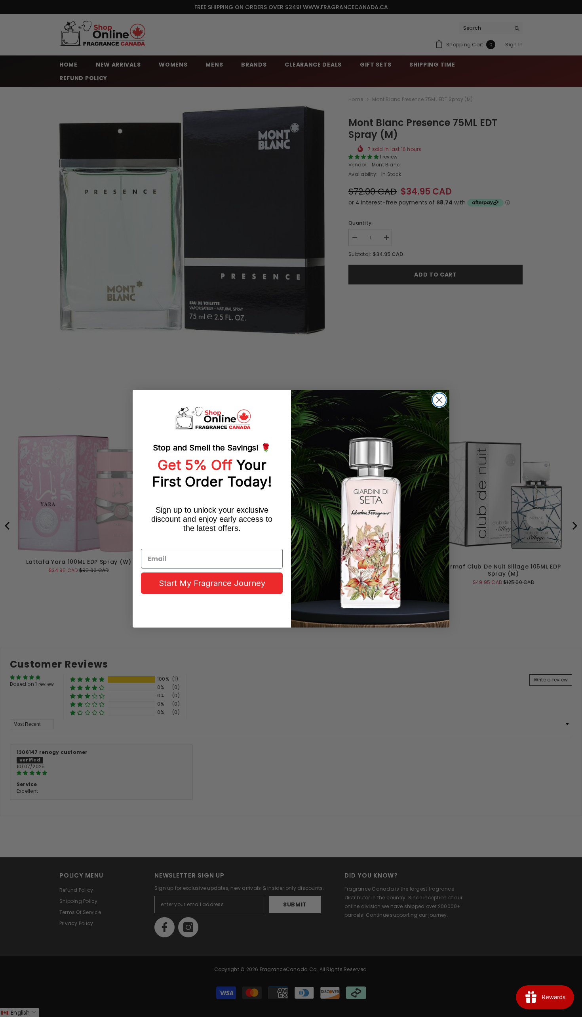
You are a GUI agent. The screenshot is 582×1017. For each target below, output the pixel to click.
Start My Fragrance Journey (212, 583)
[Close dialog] (439, 400)
